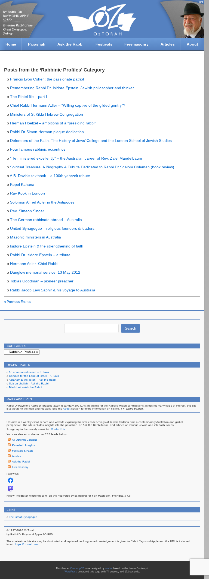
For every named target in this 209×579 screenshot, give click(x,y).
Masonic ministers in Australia (35, 237)
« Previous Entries (17, 302)
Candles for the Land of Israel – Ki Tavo (34, 375)
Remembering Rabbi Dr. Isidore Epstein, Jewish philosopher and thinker (72, 88)
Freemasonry (136, 44)
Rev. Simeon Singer (27, 211)
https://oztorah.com (27, 544)
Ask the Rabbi (70, 44)
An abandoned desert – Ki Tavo (29, 372)
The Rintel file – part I (28, 96)
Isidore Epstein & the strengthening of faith (46, 246)
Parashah (36, 44)
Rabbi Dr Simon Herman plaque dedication (47, 132)
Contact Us (58, 429)
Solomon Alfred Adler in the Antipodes (42, 202)
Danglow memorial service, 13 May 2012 (45, 272)
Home (10, 44)
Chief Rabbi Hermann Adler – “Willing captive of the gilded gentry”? (67, 105)
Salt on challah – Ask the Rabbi (28, 383)
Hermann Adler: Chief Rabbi (34, 263)
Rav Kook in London (27, 193)
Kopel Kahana (22, 184)
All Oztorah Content (24, 439)
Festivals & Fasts (22, 450)
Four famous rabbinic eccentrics (37, 149)
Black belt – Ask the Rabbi (25, 387)
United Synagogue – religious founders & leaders (52, 228)
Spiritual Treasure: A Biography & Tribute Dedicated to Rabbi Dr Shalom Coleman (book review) (92, 167)
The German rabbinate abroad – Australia (46, 219)
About (192, 44)
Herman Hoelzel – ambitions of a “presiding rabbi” (53, 123)
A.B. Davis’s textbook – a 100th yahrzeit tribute (50, 176)
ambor (108, 568)
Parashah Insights (23, 445)
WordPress (70, 571)
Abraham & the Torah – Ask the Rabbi (32, 379)
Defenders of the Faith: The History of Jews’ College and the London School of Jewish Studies (91, 140)
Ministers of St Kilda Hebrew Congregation (46, 114)
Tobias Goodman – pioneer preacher (41, 281)
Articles (168, 44)
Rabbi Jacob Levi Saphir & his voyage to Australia (52, 290)
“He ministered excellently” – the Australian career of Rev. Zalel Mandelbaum (76, 158)
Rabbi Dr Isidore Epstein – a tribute (40, 255)
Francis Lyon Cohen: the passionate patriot (47, 79)
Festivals (104, 44)
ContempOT (77, 568)
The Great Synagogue (23, 516)
